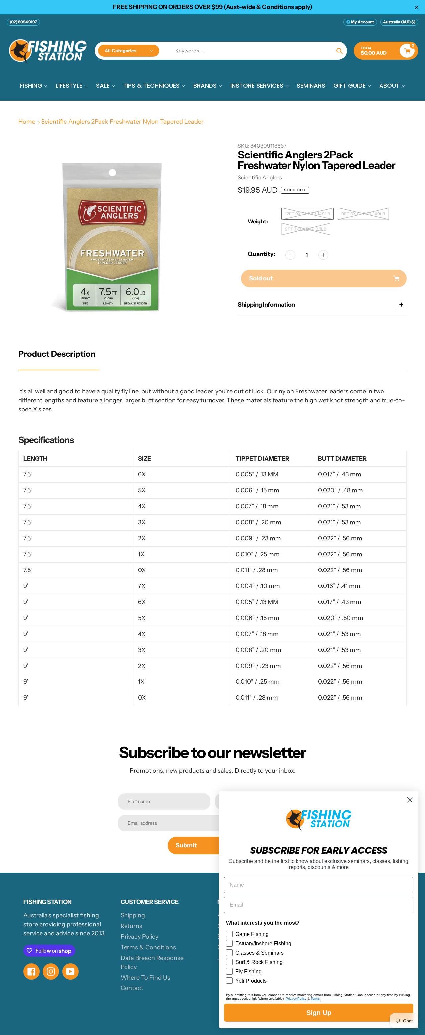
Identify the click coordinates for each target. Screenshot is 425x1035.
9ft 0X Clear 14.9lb (363, 213)
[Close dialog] (410, 800)
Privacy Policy (139, 936)
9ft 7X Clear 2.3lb (305, 229)
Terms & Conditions (148, 947)
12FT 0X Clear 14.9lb (307, 213)
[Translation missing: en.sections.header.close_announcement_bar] (416, 7)
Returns (131, 926)
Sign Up (318, 1012)
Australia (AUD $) (399, 21)
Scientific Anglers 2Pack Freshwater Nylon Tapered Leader (122, 121)
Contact (132, 988)
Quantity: (261, 254)
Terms (315, 998)
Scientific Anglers (260, 177)
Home (26, 121)
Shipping (133, 915)
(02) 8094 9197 (23, 21)
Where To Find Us (145, 977)
